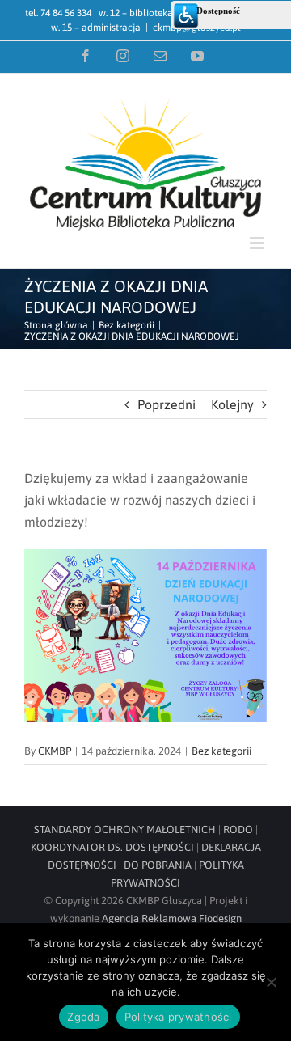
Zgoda (83, 1016)
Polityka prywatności (178, 1016)
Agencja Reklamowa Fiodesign (172, 918)
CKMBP (54, 751)
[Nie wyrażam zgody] (271, 982)
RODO (238, 829)
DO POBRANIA (158, 865)
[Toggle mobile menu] (258, 243)
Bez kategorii (221, 751)
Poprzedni (166, 404)
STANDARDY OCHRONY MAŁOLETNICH (125, 829)
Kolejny (232, 404)
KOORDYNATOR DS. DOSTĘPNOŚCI (112, 847)
